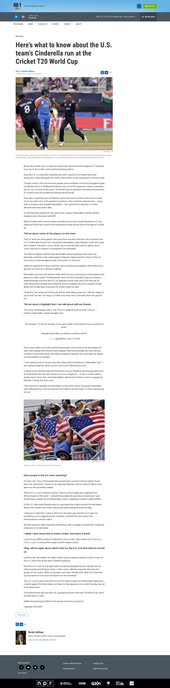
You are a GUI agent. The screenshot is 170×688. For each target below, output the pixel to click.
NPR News (20, 36)
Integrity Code (98, 663)
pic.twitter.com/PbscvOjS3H (74, 333)
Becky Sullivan (28, 71)
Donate (150, 6)
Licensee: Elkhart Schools (72, 663)
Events (55, 24)
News (30, 24)
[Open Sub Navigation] (25, 24)
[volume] (23, 16)
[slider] (26, 17)
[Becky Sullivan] (21, 638)
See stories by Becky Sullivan (42, 639)
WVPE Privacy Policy (100, 669)
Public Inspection (69, 669)
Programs (18, 24)
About (79, 24)
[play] (16, 17)
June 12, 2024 (73, 338)
